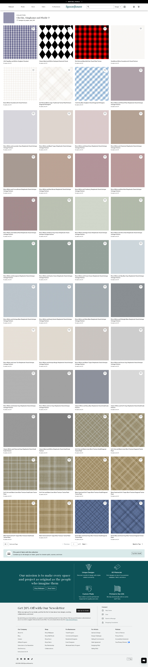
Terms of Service (119, 632)
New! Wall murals (74, 1)
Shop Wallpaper (39, 588)
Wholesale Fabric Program (73, 645)
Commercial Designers (72, 636)
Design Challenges (96, 636)
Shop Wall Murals (49, 636)
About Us (20, 632)
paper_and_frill (30, 20)
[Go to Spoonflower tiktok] (32, 659)
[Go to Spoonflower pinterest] (25, 659)
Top (130, 659)
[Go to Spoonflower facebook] (21, 659)
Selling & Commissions (97, 639)
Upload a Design (95, 632)
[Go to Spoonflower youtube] (28, 659)
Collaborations (49, 648)
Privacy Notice (119, 636)
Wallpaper (11, 7)
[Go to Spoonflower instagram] (17, 659)
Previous (66, 544)
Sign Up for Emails (83, 610)
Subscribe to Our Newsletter (25, 645)
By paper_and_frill (7, 63)
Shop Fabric (51, 588)
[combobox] (118, 7)
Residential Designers (71, 639)
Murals (23, 7)
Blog (19, 636)
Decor (33, 7)
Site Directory (21, 648)
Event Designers (70, 642)
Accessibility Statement (121, 639)
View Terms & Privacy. (72, 619)
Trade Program (70, 632)
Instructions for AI (23, 651)
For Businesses (56, 7)
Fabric (43, 7)
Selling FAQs (94, 648)
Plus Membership (49, 645)
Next (85, 544)
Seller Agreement (96, 642)
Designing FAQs (95, 645)
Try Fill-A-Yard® (136, 553)
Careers (20, 639)
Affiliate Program (22, 642)
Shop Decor (48, 639)
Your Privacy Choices (121, 642)
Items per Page (14, 544)
